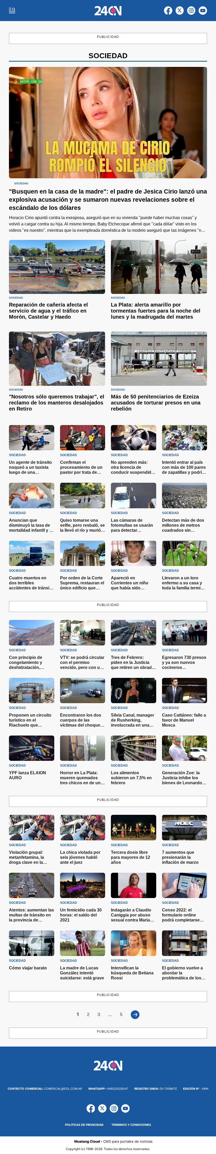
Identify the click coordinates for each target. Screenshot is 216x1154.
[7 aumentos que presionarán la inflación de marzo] (184, 827)
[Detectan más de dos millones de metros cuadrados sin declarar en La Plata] (184, 495)
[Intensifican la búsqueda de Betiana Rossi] (133, 943)
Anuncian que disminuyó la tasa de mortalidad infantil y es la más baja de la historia (31, 530)
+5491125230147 (108, 1088)
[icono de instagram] (191, 10)
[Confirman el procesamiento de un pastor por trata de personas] (82, 437)
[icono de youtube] (203, 10)
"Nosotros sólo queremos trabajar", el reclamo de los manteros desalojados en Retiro (56, 403)
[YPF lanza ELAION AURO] (31, 748)
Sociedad (21, 183)
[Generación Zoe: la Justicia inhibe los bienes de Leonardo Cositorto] (184, 748)
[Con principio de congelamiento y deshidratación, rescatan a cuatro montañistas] (31, 632)
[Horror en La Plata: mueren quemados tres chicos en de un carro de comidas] (82, 748)
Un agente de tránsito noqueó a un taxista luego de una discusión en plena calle (30, 472)
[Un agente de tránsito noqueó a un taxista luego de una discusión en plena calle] (31, 437)
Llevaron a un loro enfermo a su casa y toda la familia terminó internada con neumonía (184, 588)
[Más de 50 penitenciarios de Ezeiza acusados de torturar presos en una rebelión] (159, 359)
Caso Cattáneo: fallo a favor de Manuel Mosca (184, 720)
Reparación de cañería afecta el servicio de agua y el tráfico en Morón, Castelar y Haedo (48, 311)
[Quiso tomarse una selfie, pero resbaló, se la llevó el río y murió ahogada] (82, 495)
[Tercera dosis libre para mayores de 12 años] (133, 827)
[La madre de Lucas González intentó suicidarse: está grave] (82, 943)
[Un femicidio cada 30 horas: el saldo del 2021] (82, 885)
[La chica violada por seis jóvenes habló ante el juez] (82, 827)
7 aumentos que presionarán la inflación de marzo (180, 857)
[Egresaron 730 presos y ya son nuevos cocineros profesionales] (184, 632)
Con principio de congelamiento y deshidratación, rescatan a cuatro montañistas (26, 667)
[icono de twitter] (179, 10)
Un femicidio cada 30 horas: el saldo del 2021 (81, 915)
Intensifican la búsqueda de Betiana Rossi (132, 973)
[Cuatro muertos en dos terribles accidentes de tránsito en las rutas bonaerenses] (31, 553)
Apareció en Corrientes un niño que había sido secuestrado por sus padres (131, 588)
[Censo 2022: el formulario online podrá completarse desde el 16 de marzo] (184, 885)
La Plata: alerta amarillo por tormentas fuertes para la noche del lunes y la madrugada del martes (155, 311)
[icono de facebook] (168, 10)
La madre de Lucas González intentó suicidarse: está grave (82, 973)
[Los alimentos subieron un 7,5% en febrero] (133, 748)
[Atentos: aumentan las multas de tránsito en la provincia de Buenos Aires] (31, 885)
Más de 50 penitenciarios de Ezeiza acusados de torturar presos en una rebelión (155, 403)
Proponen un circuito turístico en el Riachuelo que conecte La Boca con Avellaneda (30, 725)
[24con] (108, 10)
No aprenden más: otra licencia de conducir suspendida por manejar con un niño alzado (132, 472)
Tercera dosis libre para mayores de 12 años (130, 857)
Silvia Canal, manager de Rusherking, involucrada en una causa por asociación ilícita (132, 725)
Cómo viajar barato (28, 968)
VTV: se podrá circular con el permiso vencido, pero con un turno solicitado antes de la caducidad (82, 667)
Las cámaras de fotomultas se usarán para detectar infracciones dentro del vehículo (132, 530)
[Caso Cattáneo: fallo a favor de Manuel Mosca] (184, 690)
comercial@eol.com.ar (45, 1088)
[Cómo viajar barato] (31, 943)
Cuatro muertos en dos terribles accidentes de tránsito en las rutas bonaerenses (31, 588)
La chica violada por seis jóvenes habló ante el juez (80, 857)
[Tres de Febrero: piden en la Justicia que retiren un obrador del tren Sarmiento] (133, 632)
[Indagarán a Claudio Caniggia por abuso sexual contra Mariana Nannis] (133, 885)
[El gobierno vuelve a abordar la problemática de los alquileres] (184, 943)
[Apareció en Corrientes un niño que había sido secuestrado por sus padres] (133, 553)
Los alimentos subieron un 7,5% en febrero (131, 778)
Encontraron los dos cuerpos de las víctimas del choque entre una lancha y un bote (81, 725)
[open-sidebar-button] (12, 10)
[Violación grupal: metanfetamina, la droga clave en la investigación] (31, 827)
